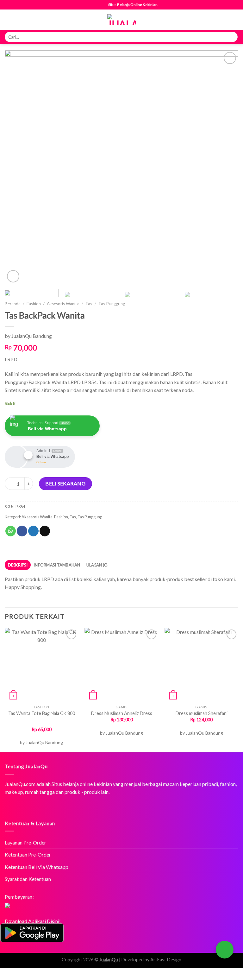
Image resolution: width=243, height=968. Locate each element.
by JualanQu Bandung (28, 336)
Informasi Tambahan (57, 564)
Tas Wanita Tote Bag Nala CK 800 (41, 713)
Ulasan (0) (97, 564)
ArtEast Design (165, 959)
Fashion (34, 303)
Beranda (13, 303)
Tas (88, 303)
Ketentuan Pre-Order (28, 854)
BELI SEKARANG (65, 483)
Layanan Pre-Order (25, 842)
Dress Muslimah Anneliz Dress (121, 713)
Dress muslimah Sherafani (201, 713)
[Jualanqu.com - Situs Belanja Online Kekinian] (121, 19)
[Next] (225, 167)
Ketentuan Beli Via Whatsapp (36, 867)
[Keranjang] (235, 20)
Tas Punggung (111, 303)
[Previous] (17, 167)
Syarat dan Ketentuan (28, 879)
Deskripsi (18, 564)
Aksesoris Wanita (63, 303)
